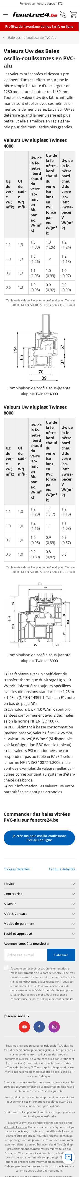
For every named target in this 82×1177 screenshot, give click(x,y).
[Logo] (35, 14)
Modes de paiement (19, 923)
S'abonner (61, 955)
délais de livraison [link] (15, 1127)
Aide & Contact (15, 913)
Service (9, 884)
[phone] (63, 14)
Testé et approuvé (18, 933)
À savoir (10, 903)
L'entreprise (13, 893)
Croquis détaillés (17, 869)
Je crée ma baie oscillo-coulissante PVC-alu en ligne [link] (39, 838)
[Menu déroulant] (5, 14)
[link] (24, 1027)
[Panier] (73, 14)
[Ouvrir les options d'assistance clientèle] (68, 1157)
